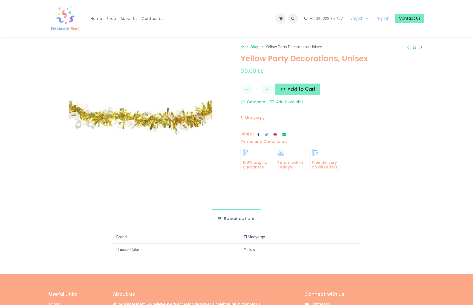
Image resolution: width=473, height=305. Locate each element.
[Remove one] (247, 89)
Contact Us (409, 18)
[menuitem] (96, 19)
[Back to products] (414, 47)
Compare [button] (256, 102)
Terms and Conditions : (264, 141)
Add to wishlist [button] (289, 102)
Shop (254, 47)
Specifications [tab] (239, 218)
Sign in (383, 18)
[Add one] (267, 89)
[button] (293, 18)
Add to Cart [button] (301, 89)
